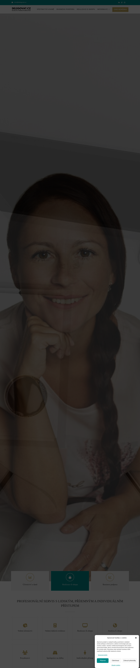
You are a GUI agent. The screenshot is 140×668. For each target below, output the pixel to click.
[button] (136, 638)
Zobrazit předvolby (129, 660)
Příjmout (103, 660)
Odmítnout (115, 660)
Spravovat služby (102, 655)
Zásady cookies (116, 665)
